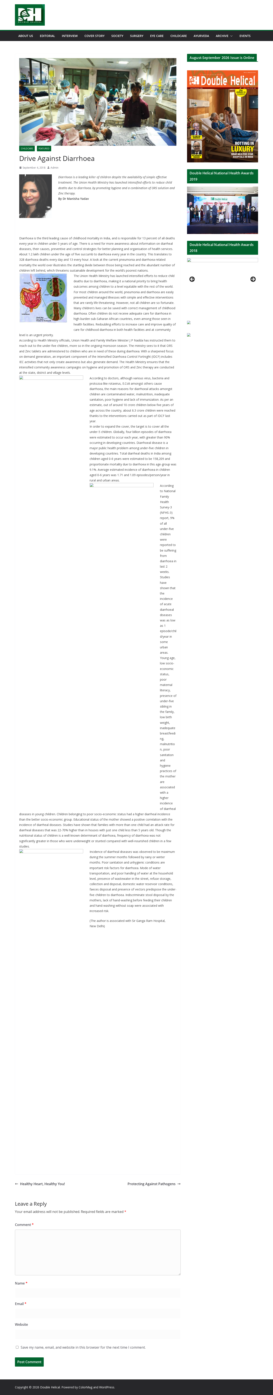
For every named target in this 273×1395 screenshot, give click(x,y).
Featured (44, 148)
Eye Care (157, 36)
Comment (24, 1224)
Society (117, 36)
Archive (222, 36)
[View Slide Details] (222, 210)
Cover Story (94, 36)
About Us (25, 36)
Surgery (136, 36)
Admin (54, 167)
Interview (70, 36)
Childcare (178, 36)
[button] (230, 36)
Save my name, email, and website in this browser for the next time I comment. (83, 1347)
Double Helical (50, 1387)
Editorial (47, 36)
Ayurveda (201, 36)
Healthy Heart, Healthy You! (42, 1184)
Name (21, 1283)
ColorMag (85, 1387)
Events (245, 36)
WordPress (106, 1387)
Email (20, 1303)
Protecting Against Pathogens (152, 1184)
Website (21, 1324)
